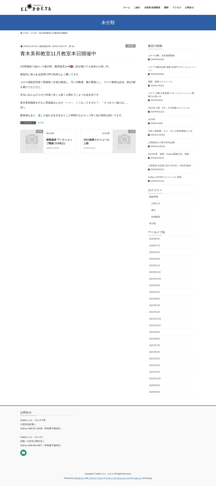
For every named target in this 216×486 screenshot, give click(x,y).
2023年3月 (154, 285)
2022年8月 (154, 298)
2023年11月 (155, 272)
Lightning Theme (96, 478)
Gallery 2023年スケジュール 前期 (164, 177)
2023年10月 (155, 278)
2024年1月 (154, 265)
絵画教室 (155, 216)
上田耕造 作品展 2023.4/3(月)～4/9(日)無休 (169, 165)
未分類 (130, 46)
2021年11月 (155, 325)
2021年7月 (154, 345)
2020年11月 (155, 378)
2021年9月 (154, 332)
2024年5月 (154, 252)
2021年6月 (154, 352)
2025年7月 (154, 245)
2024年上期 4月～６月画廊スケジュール (169, 108)
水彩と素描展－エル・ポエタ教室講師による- (170, 131)
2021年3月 (154, 358)
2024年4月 (154, 259)
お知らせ (155, 203)
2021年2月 (154, 365)
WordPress (79, 478)
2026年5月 (154, 238)
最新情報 (153, 196)
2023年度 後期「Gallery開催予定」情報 (168, 154)
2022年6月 (154, 305)
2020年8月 (154, 392)
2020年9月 (154, 385)
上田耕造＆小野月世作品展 (161, 142)
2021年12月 (155, 318)
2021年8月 (154, 338)
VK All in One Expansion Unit (117, 478)
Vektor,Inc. (137, 478)
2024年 (151, 119)
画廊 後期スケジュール (160, 81)
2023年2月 (154, 292)
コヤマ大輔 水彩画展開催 (161, 55)
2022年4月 (154, 312)
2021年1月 (154, 372)
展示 (153, 210)
